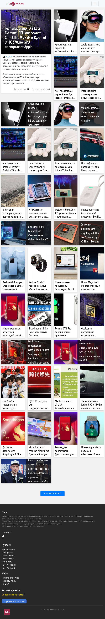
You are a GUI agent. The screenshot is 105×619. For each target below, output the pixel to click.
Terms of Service (11, 577)
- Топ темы (7, 561)
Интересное (9, 555)
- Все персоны (9, 564)
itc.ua (7, 56)
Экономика (8, 558)
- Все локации (8, 567)
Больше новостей (52, 493)
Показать (5, 532)
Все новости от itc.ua (40, 89)
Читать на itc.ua (20, 89)
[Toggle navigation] (95, 3)
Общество (8, 552)
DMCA (6, 584)
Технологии (9, 549)
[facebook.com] (3, 537)
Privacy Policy (9, 580)
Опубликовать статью (14, 601)
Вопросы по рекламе (12, 594)
